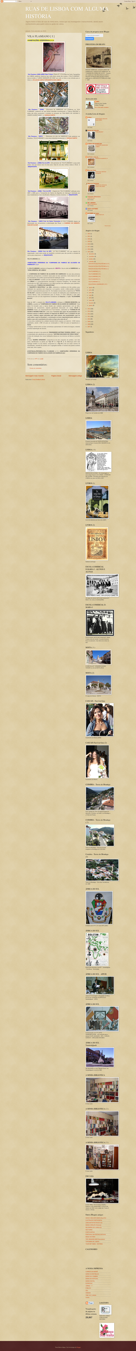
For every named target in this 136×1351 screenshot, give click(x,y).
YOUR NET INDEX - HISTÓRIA (94, 1244)
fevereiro (91, 303)
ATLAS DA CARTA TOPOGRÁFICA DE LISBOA (47, 80)
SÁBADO (88, 1293)
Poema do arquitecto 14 (102, 158)
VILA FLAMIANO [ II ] (94, 279)
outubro (91, 259)
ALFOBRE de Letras (93, 213)
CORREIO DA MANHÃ (92, 1271)
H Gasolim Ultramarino (94, 196)
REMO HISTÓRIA (90, 1237)
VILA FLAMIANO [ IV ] (95, 274)
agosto (91, 287)
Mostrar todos (108, 225)
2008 (89, 324)
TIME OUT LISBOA (91, 1295)
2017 (89, 246)
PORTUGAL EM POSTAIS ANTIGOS (96, 1234)
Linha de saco (91, 198)
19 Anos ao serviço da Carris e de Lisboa (101, 185)
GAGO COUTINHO (93, 208)
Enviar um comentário (35, 368)
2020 (89, 239)
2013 (89, 311)
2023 (89, 233)
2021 (89, 236)
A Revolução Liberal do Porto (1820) (101, 119)
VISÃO (87, 1297)
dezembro (92, 254)
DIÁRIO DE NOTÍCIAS (92, 1278)
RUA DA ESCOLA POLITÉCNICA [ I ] (99, 268)
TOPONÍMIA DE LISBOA (92, 1241)
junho (90, 292)
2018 (89, 244)
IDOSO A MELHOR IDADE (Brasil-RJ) (96, 1218)
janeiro (91, 305)
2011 (89, 316)
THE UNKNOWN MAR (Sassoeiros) (95, 1239)
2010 (89, 319)
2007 (89, 326)
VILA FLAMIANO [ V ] (94, 271)
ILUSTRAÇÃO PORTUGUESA (94, 1220)
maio (90, 295)
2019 (89, 241)
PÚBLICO (88, 1288)
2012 (89, 314)
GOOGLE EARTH (50, 115)
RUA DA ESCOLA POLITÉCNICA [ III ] (99, 263)
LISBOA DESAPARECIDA (95, 143)
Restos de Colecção (93, 130)
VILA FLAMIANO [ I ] (94, 281)
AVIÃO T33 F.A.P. (100, 214)
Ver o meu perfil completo (102, 107)
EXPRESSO (89, 1283)
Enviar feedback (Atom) (38, 379)
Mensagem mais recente (34, 376)
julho (90, 290)
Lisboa (89, 117)
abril (90, 297)
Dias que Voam (92, 170)
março (91, 300)
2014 (89, 308)
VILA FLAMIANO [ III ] (95, 276)
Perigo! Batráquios (92, 204)
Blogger (79, 1347)
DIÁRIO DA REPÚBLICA (92, 1274)
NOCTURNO (89, 1229)
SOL (87, 1290)
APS (98, 101)
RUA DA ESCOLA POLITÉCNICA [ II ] (99, 266)
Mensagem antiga (75, 376)
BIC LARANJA (91, 202)
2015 (89, 251)
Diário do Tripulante (93, 183)
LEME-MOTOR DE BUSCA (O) (94, 1222)
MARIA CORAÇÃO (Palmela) (93, 1225)
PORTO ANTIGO (90, 1232)
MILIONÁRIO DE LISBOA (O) (93, 1227)
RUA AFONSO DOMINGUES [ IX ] (98, 284)
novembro (92, 256)
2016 (89, 249)
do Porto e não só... (93, 157)
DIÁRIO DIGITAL (90, 1281)
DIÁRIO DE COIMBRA (92, 1276)
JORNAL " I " (89, 1286)
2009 (89, 321)
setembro (91, 261)
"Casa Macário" (99, 132)
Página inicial (56, 376)
